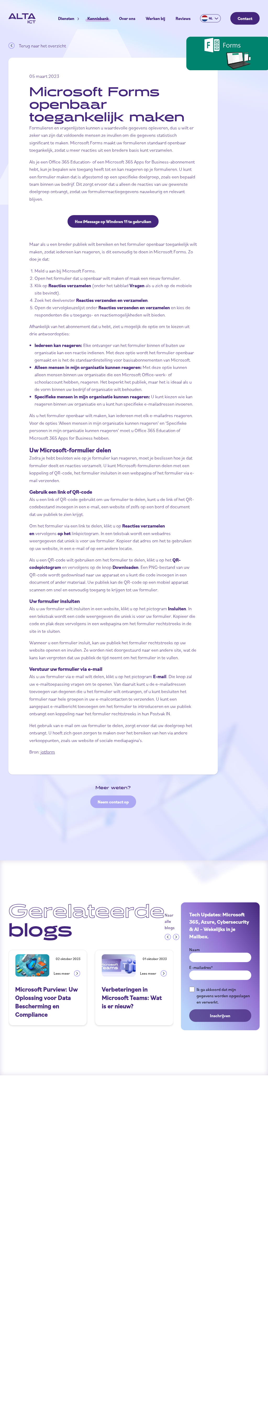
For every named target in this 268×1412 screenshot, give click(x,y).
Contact (245, 18)
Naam (194, 949)
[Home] (22, 18)
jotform (48, 752)
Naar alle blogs (170, 921)
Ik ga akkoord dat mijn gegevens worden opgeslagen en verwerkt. (223, 996)
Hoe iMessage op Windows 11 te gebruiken (113, 221)
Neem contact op (113, 801)
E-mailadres (201, 967)
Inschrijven (220, 1015)
